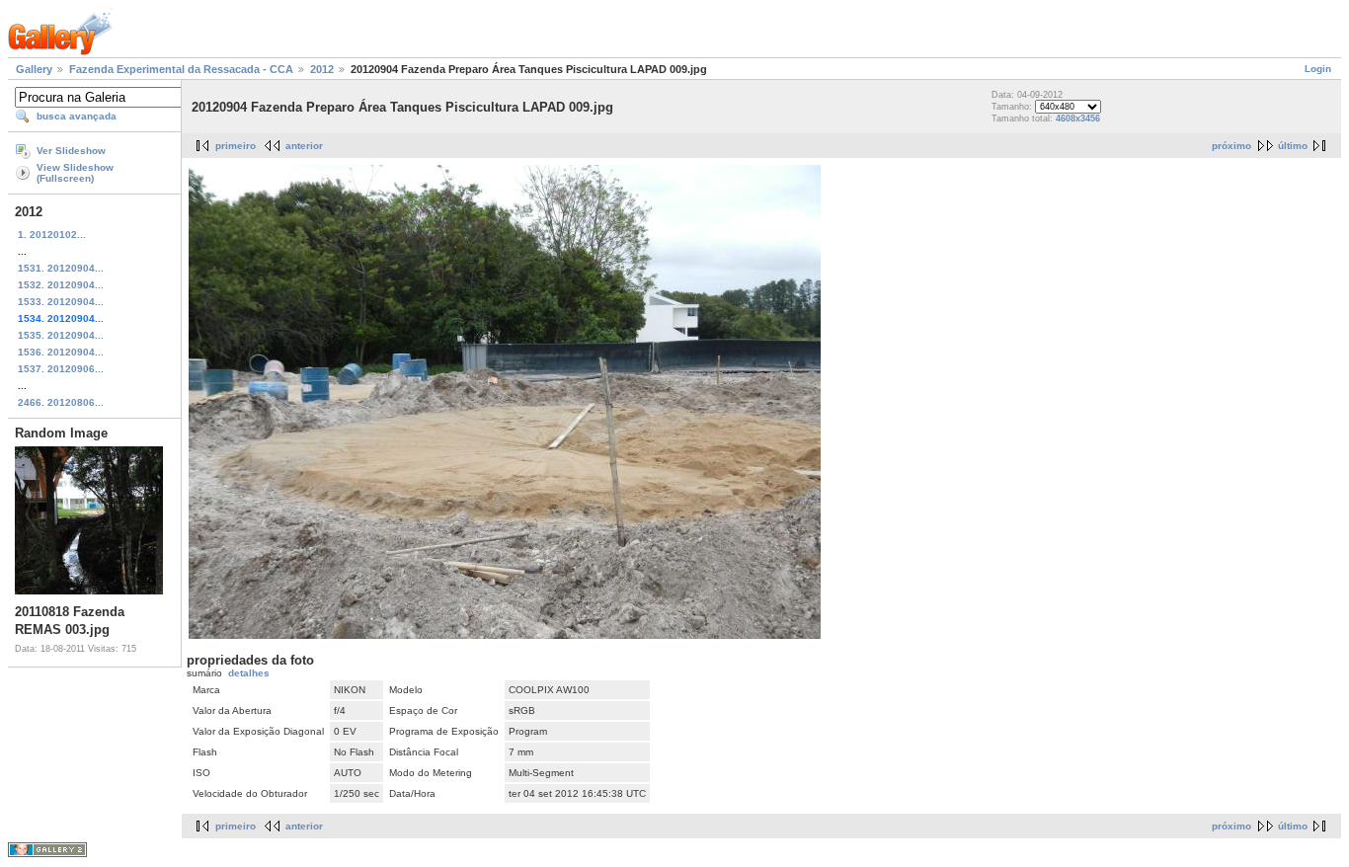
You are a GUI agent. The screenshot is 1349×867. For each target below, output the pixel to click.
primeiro (235, 145)
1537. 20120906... (61, 368)
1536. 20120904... (61, 352)
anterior (304, 145)
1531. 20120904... (61, 268)
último (1293, 145)
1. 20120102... (52, 234)
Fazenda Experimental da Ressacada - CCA (181, 69)
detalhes (249, 673)
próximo (1231, 145)
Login (1318, 68)
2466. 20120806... (61, 402)
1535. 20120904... (61, 335)
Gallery (34, 69)
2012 (322, 69)
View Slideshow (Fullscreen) (75, 173)
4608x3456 (1078, 118)
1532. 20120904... (61, 284)
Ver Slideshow (71, 150)
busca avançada (77, 116)
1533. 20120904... (61, 301)
